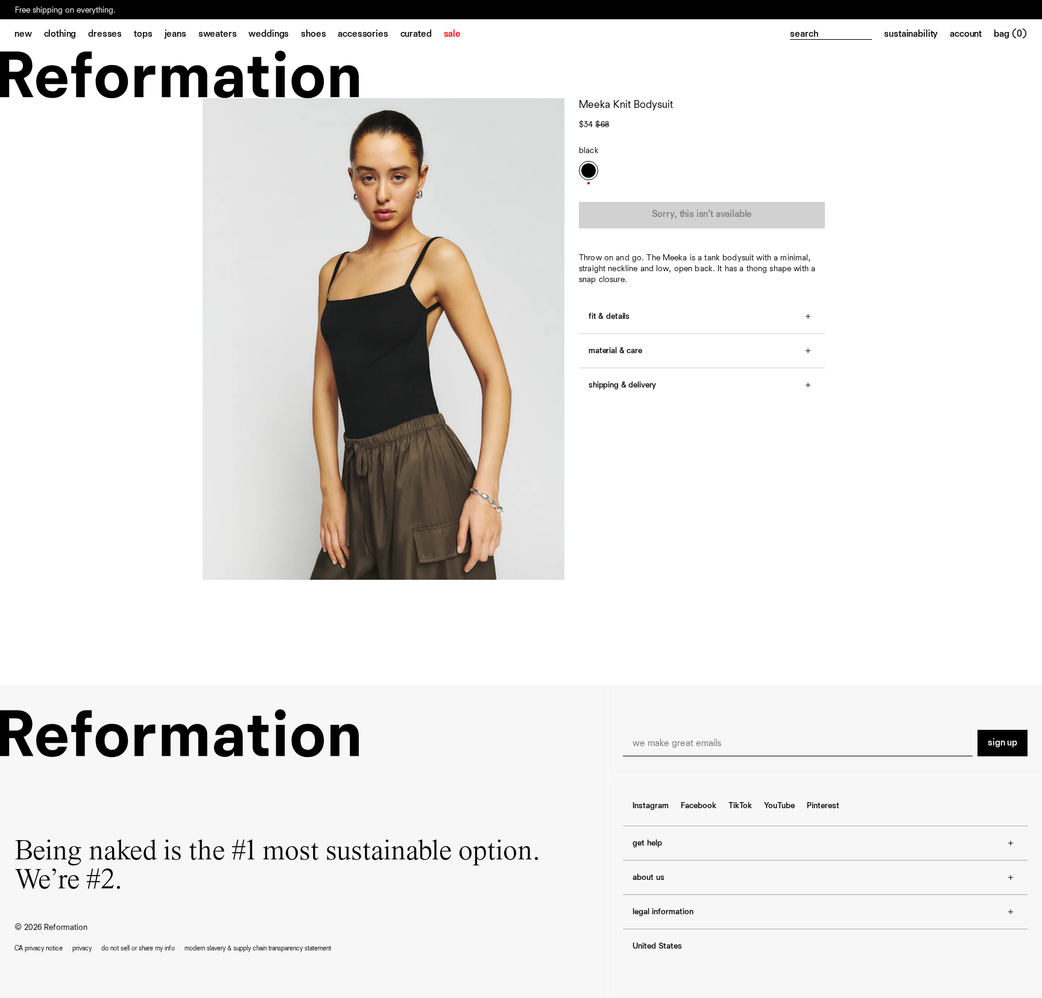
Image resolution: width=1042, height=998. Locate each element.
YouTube (779, 806)
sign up (1002, 743)
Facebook (698, 806)
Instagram (651, 806)
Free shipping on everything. (65, 10)
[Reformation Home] (521, 74)
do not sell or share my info (138, 948)
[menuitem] (29, 35)
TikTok (740, 806)
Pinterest (823, 806)
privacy (82, 948)
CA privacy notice (38, 948)
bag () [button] (1011, 34)
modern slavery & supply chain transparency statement (258, 948)
